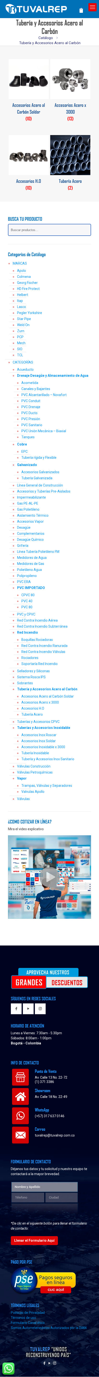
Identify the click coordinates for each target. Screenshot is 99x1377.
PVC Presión (30, 419)
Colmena (24, 277)
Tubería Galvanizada (36, 478)
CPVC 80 (28, 595)
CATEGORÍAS (23, 362)
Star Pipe (24, 319)
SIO (19, 349)
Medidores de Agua (32, 558)
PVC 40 (26, 601)
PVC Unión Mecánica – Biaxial (43, 431)
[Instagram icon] (54, 1363)
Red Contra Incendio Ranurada (44, 646)
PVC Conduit (30, 401)
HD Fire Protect (28, 289)
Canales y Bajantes (35, 389)
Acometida (29, 383)
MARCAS (20, 263)
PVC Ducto (29, 413)
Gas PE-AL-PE (27, 503)
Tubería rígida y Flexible (38, 457)
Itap (20, 301)
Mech (21, 343)
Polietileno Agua (29, 570)
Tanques (28, 437)
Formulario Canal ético (28, 1323)
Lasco (21, 307)
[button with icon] (16, 1008)
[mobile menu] (92, 7)
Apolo (21, 271)
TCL (20, 355)
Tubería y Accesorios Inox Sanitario (47, 759)
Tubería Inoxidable (35, 753)
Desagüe (24, 527)
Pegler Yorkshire (29, 313)
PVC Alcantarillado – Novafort (44, 395)
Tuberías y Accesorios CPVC (38, 722)
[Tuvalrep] (44, 7)
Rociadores (29, 658)
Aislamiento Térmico (33, 515)
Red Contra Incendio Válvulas (43, 652)
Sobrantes (25, 683)
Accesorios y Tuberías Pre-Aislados (43, 491)
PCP (20, 337)
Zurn (20, 331)
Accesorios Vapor (30, 521)
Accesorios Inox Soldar (38, 741)
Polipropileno (27, 576)
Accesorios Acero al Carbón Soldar (47, 696)
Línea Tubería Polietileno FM (38, 552)
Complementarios (30, 533)
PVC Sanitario (31, 425)
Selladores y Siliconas (33, 671)
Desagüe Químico (30, 539)
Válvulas (23, 799)
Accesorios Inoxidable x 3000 (43, 747)
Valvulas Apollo (32, 792)
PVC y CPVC (26, 614)
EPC (24, 451)
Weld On (23, 325)
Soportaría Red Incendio (39, 664)
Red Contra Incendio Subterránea (42, 626)
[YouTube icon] (49, 1363)
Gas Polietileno (28, 509)
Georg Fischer (27, 283)
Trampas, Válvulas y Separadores (46, 786)
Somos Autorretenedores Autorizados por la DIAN (49, 1328)
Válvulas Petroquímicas (35, 772)
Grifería (22, 546)
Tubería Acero (32, 714)
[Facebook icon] (44, 1363)
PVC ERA (24, 582)
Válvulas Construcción (33, 766)
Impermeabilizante (31, 497)
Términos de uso (23, 1318)
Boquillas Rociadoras (37, 640)
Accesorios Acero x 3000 (40, 702)
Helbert (22, 295)
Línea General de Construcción (40, 485)
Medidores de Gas (30, 564)
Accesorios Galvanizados (40, 472)
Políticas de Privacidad (28, 1313)
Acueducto (25, 369)
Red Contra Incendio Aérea (37, 620)
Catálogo (45, 38)
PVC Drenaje (30, 407)
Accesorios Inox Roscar (38, 735)
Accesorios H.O (32, 708)
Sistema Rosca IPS (31, 677)
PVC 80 (26, 607)
